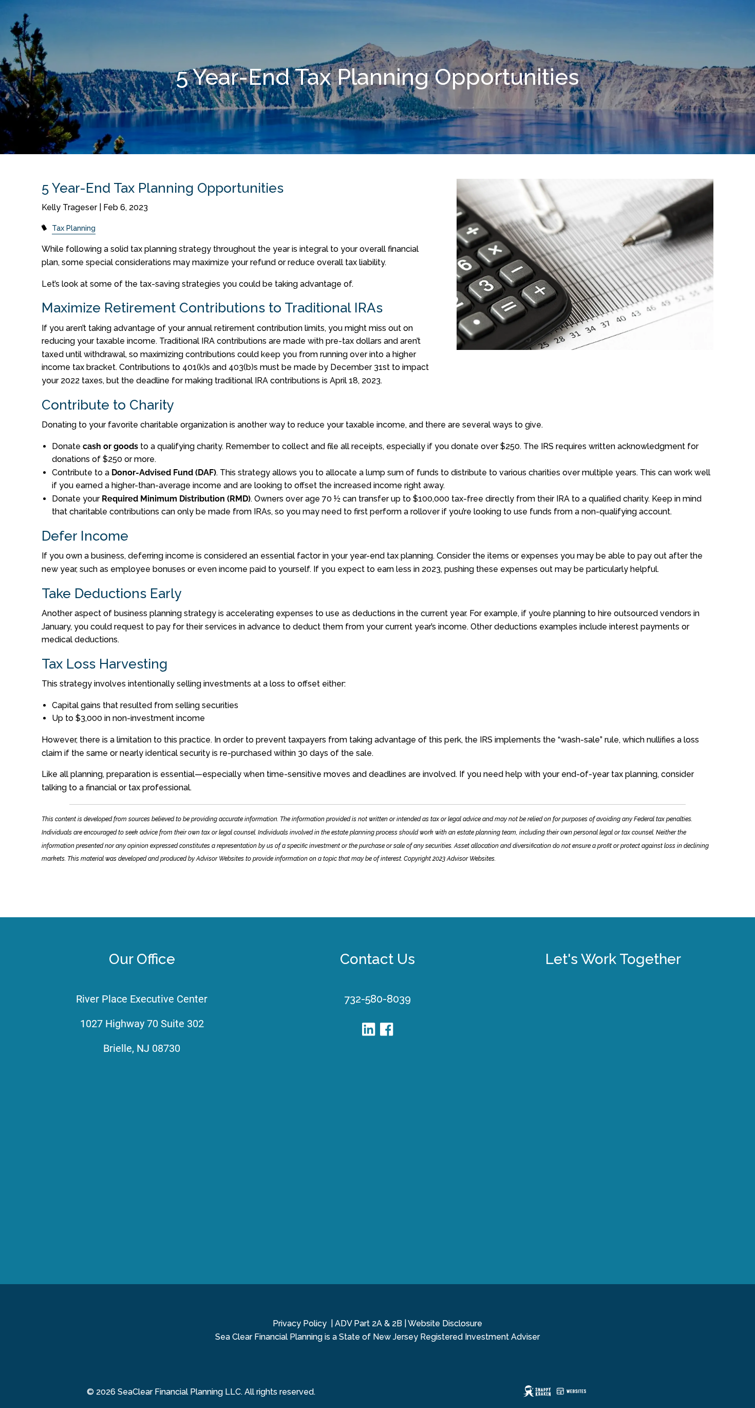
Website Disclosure (445, 1323)
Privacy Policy (300, 1323)
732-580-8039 (377, 999)
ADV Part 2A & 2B (368, 1323)
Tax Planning (74, 228)
